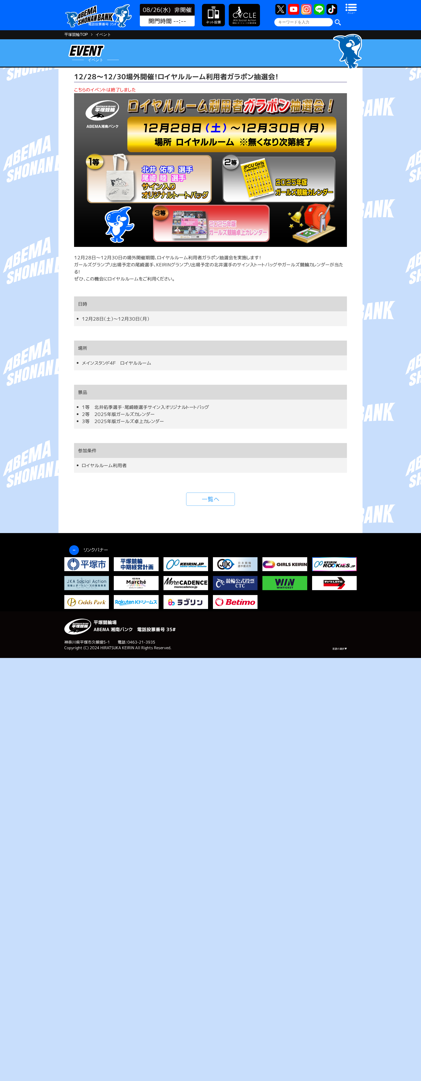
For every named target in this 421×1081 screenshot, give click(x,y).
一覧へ (211, 499)
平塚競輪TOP (76, 34)
